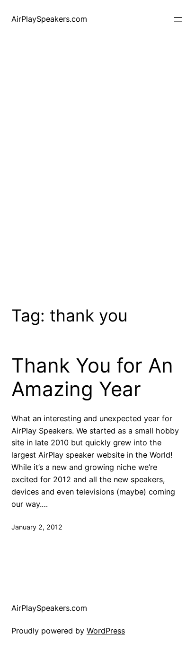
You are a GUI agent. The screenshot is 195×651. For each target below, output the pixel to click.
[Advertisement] (97, 170)
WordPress (106, 630)
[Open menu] (178, 19)
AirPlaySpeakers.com (49, 19)
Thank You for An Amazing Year (92, 377)
